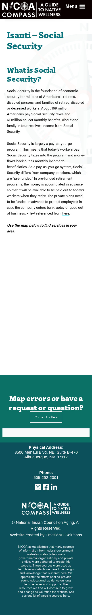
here (65, 213)
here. (66, 595)
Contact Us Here (46, 417)
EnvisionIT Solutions (64, 535)
